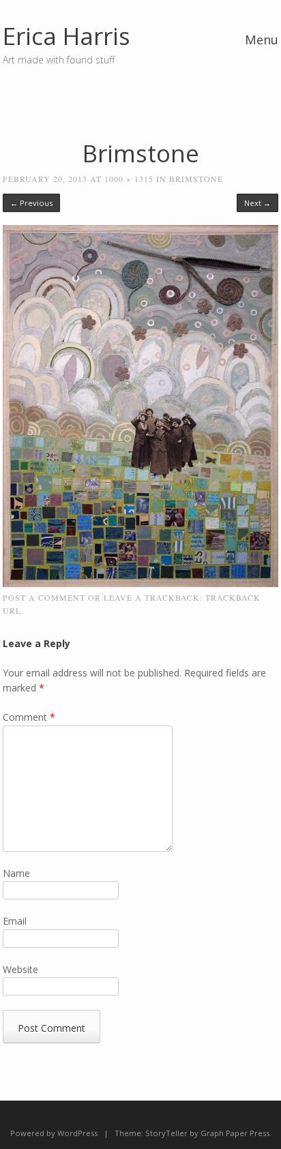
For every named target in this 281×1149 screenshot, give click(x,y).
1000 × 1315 (128, 178)
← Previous (31, 203)
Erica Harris (66, 36)
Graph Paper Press (235, 1133)
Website (20, 969)
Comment (29, 717)
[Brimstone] (140, 583)
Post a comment (44, 597)
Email (15, 920)
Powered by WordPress (54, 1133)
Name (16, 873)
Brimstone (196, 178)
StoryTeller (166, 1133)
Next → (257, 203)
